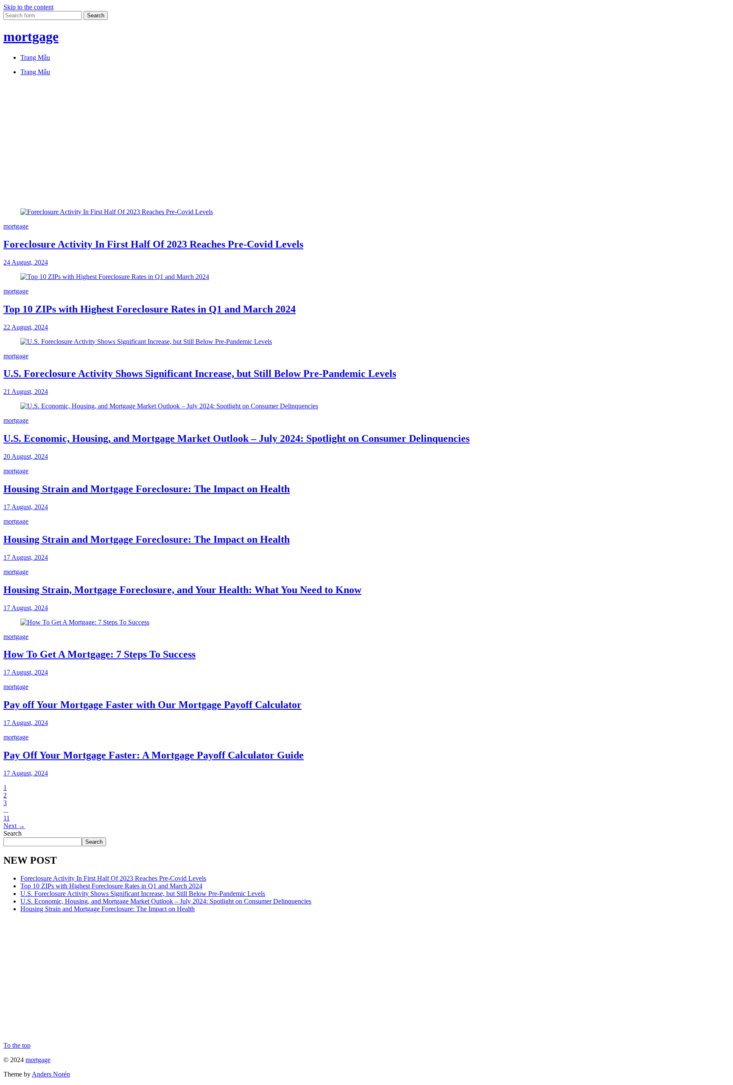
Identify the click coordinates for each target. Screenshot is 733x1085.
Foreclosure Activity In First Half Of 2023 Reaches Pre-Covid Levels (153, 244)
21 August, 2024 (25, 391)
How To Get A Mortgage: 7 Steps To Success (99, 654)
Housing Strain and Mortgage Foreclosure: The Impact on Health (146, 488)
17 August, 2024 (25, 506)
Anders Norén (51, 1074)
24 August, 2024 (25, 262)
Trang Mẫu (35, 57)
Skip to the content (28, 7)
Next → (14, 825)
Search (12, 833)
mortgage (31, 36)
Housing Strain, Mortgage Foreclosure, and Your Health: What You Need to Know (182, 589)
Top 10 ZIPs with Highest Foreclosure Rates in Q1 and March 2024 (149, 309)
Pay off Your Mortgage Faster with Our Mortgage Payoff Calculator (152, 704)
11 (6, 818)
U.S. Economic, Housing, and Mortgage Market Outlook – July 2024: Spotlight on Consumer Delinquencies (236, 438)
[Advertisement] (257, 142)
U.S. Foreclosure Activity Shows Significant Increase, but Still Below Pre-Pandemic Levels (199, 373)
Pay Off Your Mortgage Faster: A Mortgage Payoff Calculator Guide (153, 755)
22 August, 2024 (25, 327)
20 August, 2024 (25, 456)
